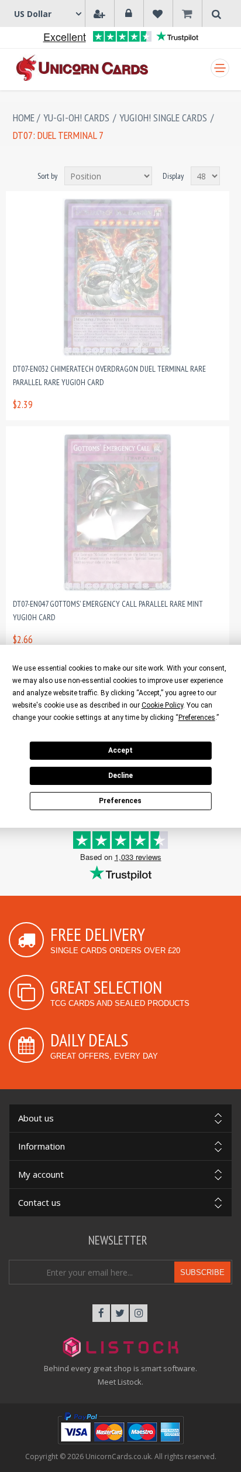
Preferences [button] (196, 717)
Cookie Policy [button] (162, 705)
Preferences (120, 801)
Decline (120, 775)
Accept (120, 750)
